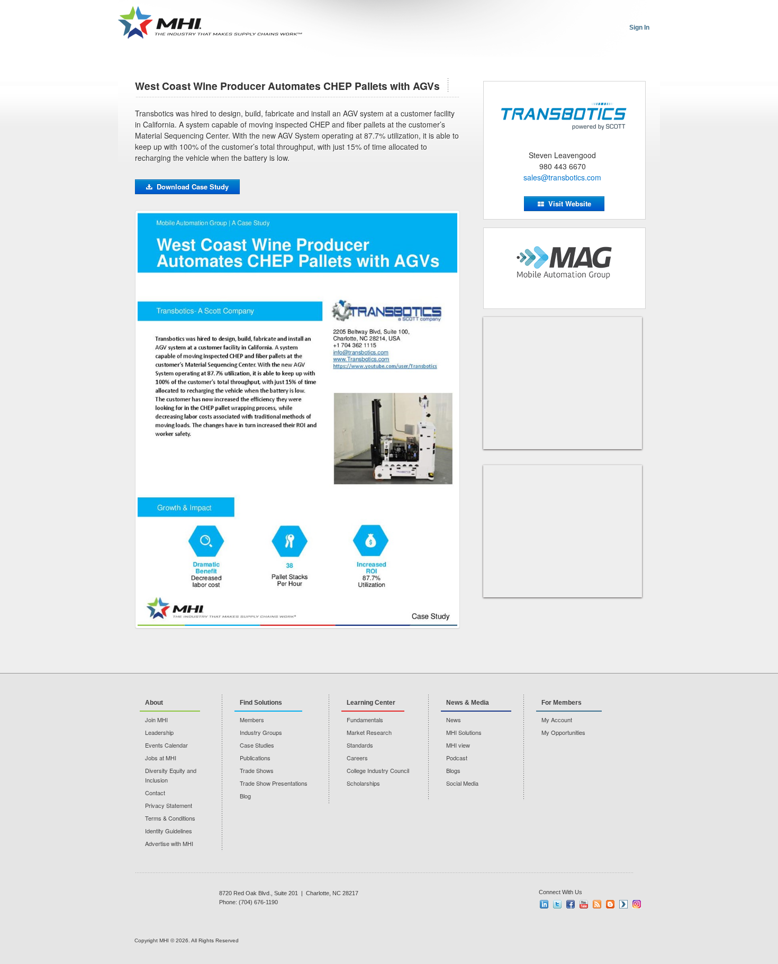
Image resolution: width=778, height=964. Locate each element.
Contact (155, 792)
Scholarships (363, 783)
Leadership (159, 732)
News (453, 719)
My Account (556, 719)
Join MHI (156, 719)
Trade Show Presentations (273, 783)
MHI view (458, 745)
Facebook (570, 904)
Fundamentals (365, 719)
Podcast (456, 757)
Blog (245, 796)
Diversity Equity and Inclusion (170, 775)
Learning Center (371, 702)
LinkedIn (544, 904)
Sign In (639, 27)
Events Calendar (166, 745)
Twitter (557, 904)
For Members (561, 702)
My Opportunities (563, 732)
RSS (597, 904)
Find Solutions (261, 702)
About (154, 702)
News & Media (467, 702)
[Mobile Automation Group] (564, 263)
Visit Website (569, 203)
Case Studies (257, 745)
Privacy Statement (168, 805)
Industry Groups (261, 732)
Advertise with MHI (169, 843)
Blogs (453, 770)
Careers (357, 757)
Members (252, 719)
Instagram (636, 904)
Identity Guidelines (168, 830)
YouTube (584, 904)
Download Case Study (193, 186)
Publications (255, 757)
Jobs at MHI (160, 757)
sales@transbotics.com (562, 177)
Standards (360, 745)
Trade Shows (257, 770)
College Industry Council (378, 770)
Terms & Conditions (170, 818)
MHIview (623, 904)
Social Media (462, 783)
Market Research (369, 732)
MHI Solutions (464, 732)
